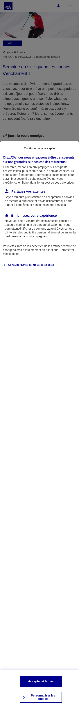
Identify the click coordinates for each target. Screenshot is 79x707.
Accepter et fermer (41, 681)
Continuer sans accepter (39, 148)
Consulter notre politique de (31, 264)
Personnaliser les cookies (43, 697)
